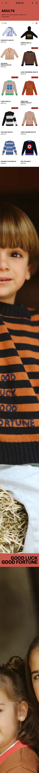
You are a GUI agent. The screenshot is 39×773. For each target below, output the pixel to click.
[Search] (6, 3)
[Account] (32, 3)
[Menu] (2, 3)
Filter (5, 23)
